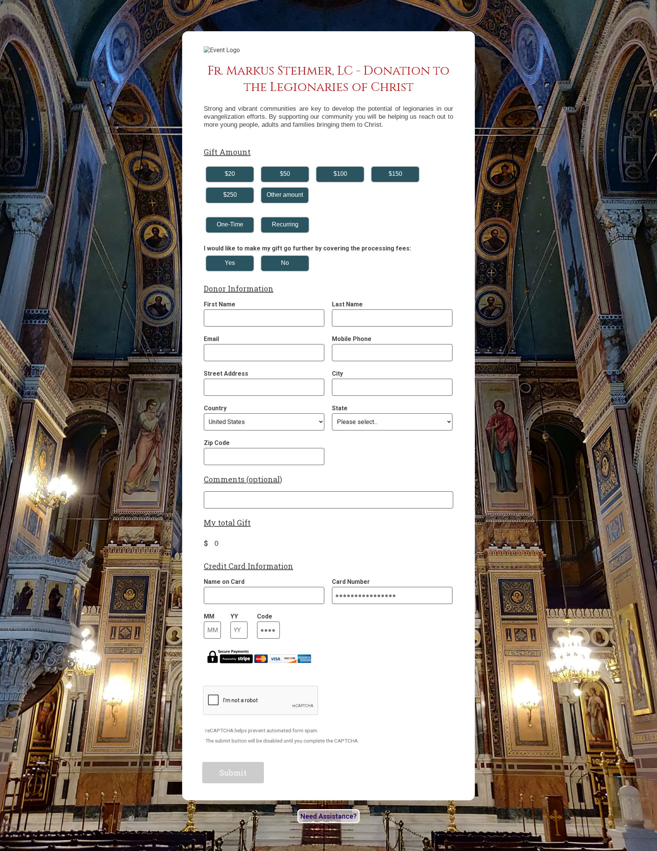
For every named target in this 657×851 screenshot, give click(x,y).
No (285, 263)
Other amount (285, 194)
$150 (395, 174)
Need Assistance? (328, 816)
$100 (340, 174)
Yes (230, 263)
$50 (285, 174)
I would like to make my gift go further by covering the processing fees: (307, 248)
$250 (230, 194)
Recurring (285, 224)
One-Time (230, 224)
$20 (230, 174)
